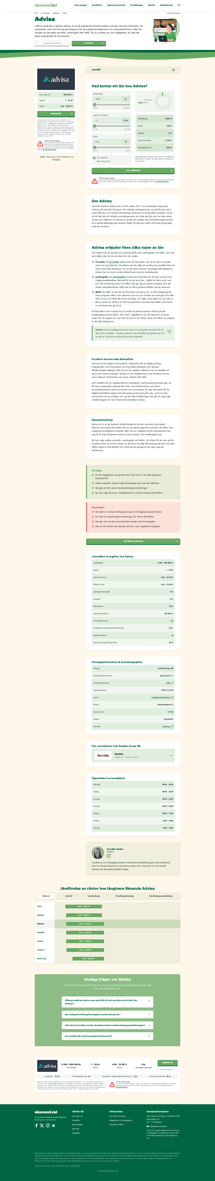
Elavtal (151, 5)
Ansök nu (88, 43)
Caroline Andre (115, 849)
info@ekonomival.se (158, 1126)
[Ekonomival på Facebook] (36, 1126)
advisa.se (167, 726)
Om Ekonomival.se (117, 1116)
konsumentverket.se (49, 150)
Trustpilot (56, 159)
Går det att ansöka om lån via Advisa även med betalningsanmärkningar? (105, 1025)
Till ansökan (133, 171)
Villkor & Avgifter (52, 43)
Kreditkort (97, 5)
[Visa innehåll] (173, 70)
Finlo (39, 906)
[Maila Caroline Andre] (108, 856)
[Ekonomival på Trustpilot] (53, 1126)
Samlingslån (77, 1124)
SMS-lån (75, 1128)
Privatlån (76, 1120)
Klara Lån (41, 959)
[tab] (94, 158)
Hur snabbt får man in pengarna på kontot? (88, 1036)
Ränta (95, 136)
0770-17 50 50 (167, 690)
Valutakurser (166, 5)
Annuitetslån (102, 157)
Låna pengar (81, 5)
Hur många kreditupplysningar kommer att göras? (92, 1014)
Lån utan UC (77, 1116)
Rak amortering (103, 161)
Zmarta (40, 950)
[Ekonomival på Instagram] (48, 1126)
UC (172, 621)
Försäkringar (136, 5)
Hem (36, 13)
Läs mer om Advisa (133, 541)
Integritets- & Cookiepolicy (120, 1120)
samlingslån (119, 276)
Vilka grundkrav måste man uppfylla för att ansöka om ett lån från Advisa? (101, 1002)
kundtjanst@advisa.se (161, 697)
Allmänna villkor (116, 1124)
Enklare (40, 915)
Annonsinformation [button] (173, 13)
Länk (168, 683)
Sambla (40, 932)
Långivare (56, 13)
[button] (179, 5)
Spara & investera (116, 5)
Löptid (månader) (100, 115)
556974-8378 (165, 675)
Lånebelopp (98, 94)
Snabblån (76, 1133)
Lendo (40, 941)
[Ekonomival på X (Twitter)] (42, 1126)
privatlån (114, 261)
